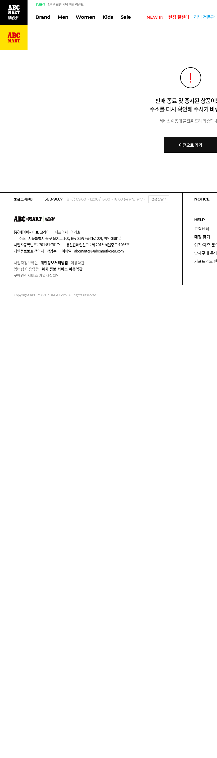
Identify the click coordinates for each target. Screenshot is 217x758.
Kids (108, 17)
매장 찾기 (202, 236)
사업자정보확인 (26, 262)
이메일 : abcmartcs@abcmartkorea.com (93, 251)
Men (63, 17)
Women (85, 17)
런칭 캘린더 (178, 17)
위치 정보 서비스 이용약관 (62, 268)
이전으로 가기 (190, 145)
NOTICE (202, 199)
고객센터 (201, 228)
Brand (42, 17)
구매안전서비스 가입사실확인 (37, 275)
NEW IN (155, 17)
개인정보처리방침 (54, 262)
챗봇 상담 (157, 199)
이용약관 (77, 262)
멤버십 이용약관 (26, 268)
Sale (126, 17)
